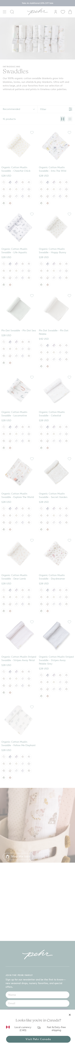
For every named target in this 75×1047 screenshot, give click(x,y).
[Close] (70, 1015)
